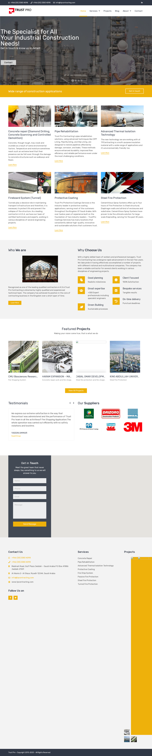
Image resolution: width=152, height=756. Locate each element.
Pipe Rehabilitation (66, 131)
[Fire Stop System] (122, 182)
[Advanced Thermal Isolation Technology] (122, 116)
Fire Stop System (85, 573)
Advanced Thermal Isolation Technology (96, 566)
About (126, 11)
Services (93, 11)
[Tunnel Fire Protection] (29, 182)
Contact (138, 11)
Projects (108, 11)
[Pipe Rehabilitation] (76, 116)
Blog (117, 11)
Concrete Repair (85, 558)
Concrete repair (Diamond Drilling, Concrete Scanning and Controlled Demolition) (29, 135)
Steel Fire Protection (113, 198)
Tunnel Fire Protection (88, 584)
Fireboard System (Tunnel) (24, 198)
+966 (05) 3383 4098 (19, 3)
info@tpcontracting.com (65, 3)
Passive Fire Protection (88, 577)
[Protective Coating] (76, 182)
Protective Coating (66, 198)
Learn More (12, 165)
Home (83, 11)
